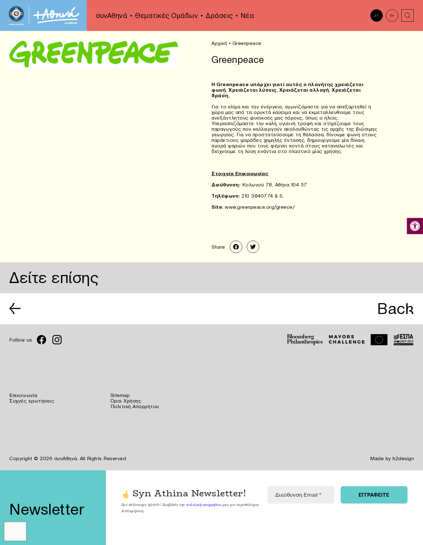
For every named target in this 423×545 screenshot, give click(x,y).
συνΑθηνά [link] (111, 15)
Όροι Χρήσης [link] (126, 401)
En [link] (392, 15)
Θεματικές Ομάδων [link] (166, 15)
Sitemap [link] (120, 395)
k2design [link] (403, 458)
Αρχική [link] (219, 43)
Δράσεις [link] (219, 15)
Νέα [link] (247, 15)
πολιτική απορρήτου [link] (203, 504)
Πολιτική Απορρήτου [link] (135, 406)
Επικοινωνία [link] (23, 395)
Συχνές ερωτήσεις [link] (31, 401)
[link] (415, 226)
